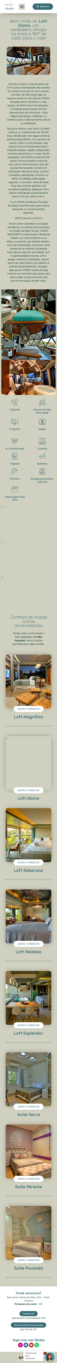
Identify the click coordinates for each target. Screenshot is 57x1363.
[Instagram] (20, 1345)
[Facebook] (25, 1345)
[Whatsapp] (36, 1345)
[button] (22, 7)
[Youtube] (31, 1345)
